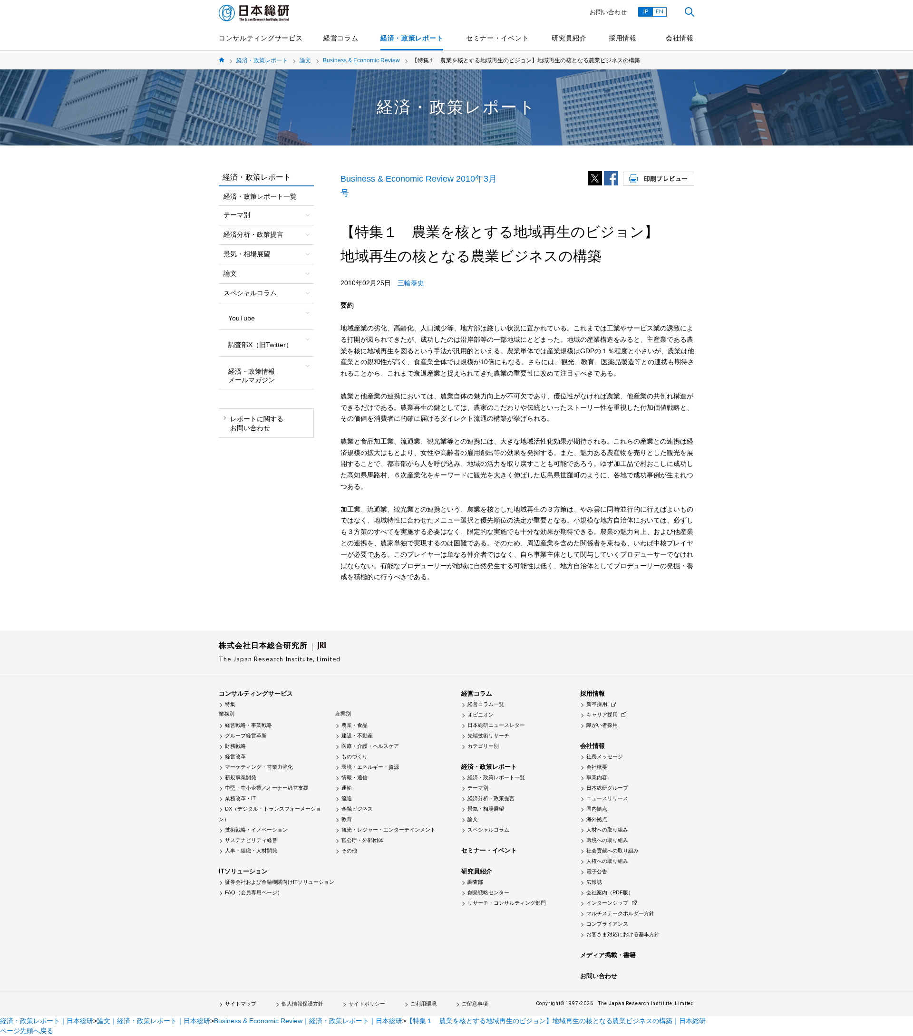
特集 (230, 704)
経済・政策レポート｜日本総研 (46, 1021)
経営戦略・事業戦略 (248, 725)
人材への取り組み (607, 830)
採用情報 (623, 38)
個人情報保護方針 (302, 1004)
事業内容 (596, 777)
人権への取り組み (607, 861)
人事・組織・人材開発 (251, 850)
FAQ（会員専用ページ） (253, 892)
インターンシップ (607, 903)
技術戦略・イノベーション (256, 830)
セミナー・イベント (497, 38)
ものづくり (354, 756)
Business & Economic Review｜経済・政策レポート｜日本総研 (308, 1021)
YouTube (241, 318)
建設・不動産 (357, 735)
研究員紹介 (569, 38)
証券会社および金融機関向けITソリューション (279, 882)
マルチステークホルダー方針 (620, 913)
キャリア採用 (602, 714)
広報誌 (594, 882)
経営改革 (235, 756)
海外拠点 (596, 819)
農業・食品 (354, 725)
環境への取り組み (607, 840)
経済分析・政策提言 (491, 798)
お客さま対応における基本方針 (623, 934)
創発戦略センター (488, 892)
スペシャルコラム (488, 830)
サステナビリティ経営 (251, 840)
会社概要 (596, 767)
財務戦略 (235, 746)
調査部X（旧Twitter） (260, 345)
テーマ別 (477, 788)
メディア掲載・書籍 (608, 955)
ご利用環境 (423, 1004)
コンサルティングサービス (260, 38)
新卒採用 (596, 704)
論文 (305, 60)
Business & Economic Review (361, 60)
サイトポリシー (367, 1004)
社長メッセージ (604, 756)
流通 (346, 798)
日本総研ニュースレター (496, 725)
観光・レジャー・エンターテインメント (388, 830)
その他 (349, 850)
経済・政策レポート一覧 (260, 196)
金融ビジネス (357, 809)
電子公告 (596, 871)
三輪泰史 (411, 283)
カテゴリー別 (483, 746)
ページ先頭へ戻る (26, 1031)
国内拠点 (596, 809)
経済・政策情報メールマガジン (251, 376)
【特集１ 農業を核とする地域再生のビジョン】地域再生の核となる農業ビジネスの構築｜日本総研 (556, 1021)
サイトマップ (240, 1004)
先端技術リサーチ (488, 735)
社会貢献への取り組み (612, 850)
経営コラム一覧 (485, 704)
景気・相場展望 (485, 809)
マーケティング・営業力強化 (259, 767)
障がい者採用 (602, 725)
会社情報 (680, 38)
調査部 (475, 882)
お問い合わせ (608, 12)
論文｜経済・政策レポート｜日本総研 (153, 1021)
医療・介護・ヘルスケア (370, 746)
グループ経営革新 (246, 735)
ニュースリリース (607, 798)
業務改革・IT (240, 798)
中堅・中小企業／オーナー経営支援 (267, 788)
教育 (346, 819)
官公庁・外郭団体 (362, 840)
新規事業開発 (240, 777)
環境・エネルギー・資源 (370, 767)
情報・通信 (354, 777)
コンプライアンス (607, 924)
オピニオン (480, 714)
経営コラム (341, 38)
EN (659, 11)
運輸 (346, 788)
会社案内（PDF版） (609, 892)
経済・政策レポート (411, 38)
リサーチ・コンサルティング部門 (506, 903)
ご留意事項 (475, 1004)
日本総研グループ (607, 788)
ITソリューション (243, 871)
